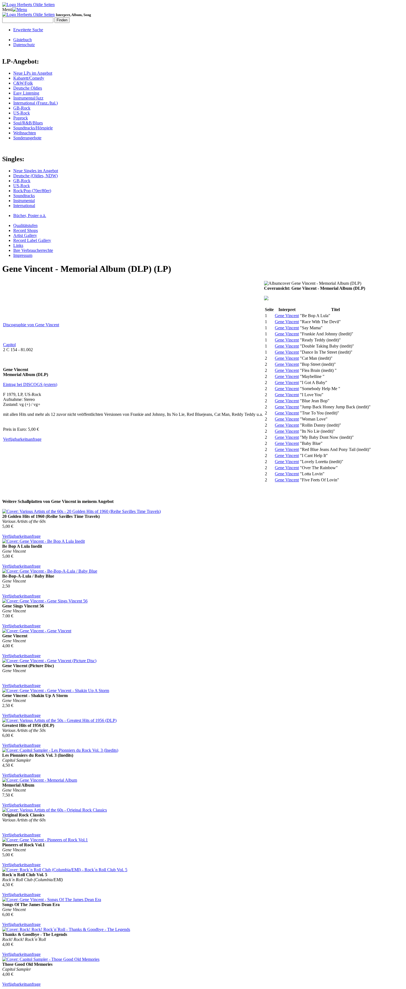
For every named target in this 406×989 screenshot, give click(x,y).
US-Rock (21, 113)
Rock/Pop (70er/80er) (32, 190)
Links (18, 245)
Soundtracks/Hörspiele (33, 128)
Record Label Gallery (32, 240)
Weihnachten (24, 133)
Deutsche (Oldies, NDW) (35, 175)
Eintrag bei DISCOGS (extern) (30, 384)
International (24, 205)
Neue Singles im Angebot (35, 170)
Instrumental (24, 200)
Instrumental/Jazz (28, 98)
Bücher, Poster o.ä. (29, 215)
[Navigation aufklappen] (19, 9)
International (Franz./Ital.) (35, 103)
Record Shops (25, 230)
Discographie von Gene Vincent (31, 324)
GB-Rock (21, 108)
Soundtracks (24, 195)
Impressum (22, 255)
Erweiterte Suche (28, 29)
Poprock (20, 118)
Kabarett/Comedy (28, 78)
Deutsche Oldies (27, 88)
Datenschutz (24, 44)
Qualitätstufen (25, 225)
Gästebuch (22, 39)
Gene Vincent (287, 315)
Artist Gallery (25, 235)
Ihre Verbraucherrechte (33, 250)
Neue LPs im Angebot (32, 73)
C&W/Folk (23, 83)
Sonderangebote (27, 137)
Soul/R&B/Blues (28, 123)
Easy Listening (26, 93)
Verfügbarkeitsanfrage (22, 439)
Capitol (9, 344)
